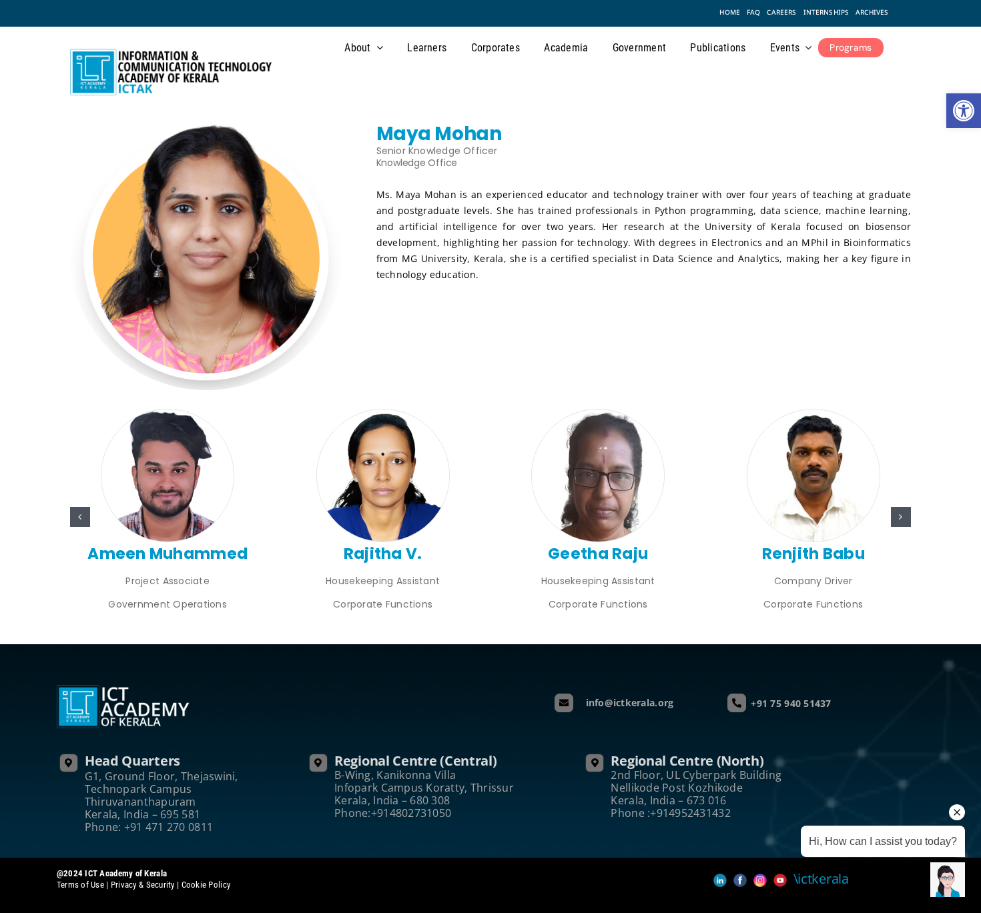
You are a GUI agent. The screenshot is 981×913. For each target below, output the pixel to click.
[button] (80, 517)
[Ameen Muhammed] (167, 415)
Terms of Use (82, 885)
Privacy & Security (143, 885)
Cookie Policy (206, 885)
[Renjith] (813, 415)
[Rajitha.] (383, 415)
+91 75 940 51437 (791, 703)
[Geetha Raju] (598, 415)
